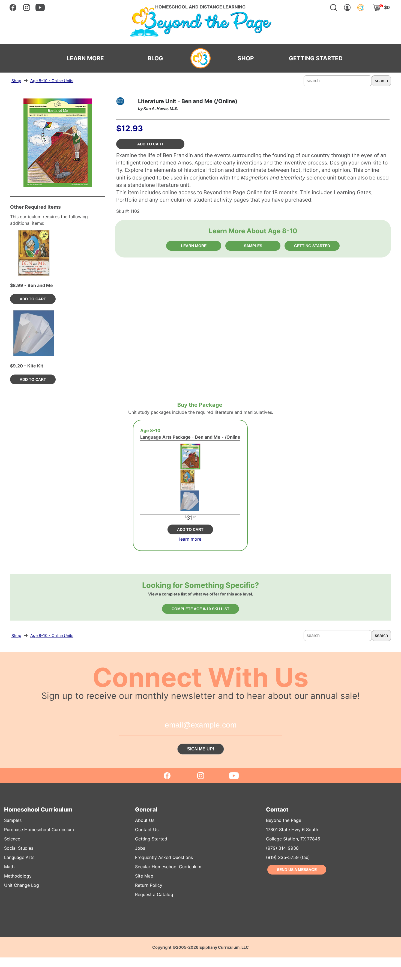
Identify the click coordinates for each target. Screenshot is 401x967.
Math (9, 866)
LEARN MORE (85, 58)
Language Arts (19, 857)
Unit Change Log (21, 885)
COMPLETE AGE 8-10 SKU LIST (200, 609)
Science (12, 839)
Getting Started (151, 839)
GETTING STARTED (316, 58)
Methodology (18, 876)
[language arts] (120, 101)
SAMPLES (253, 246)
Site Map (144, 876)
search (381, 80)
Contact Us (146, 829)
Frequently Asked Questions (164, 857)
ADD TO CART (150, 144)
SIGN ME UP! (200, 749)
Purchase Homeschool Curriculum (39, 829)
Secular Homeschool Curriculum (168, 866)
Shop (16, 80)
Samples (13, 820)
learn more (190, 539)
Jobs (140, 848)
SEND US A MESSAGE (297, 869)
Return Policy (148, 885)
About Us (144, 820)
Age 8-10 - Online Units (51, 80)
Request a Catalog (154, 894)
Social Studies (18, 848)
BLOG (155, 58)
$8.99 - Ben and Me (31, 285)
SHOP (246, 58)
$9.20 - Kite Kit (26, 366)
